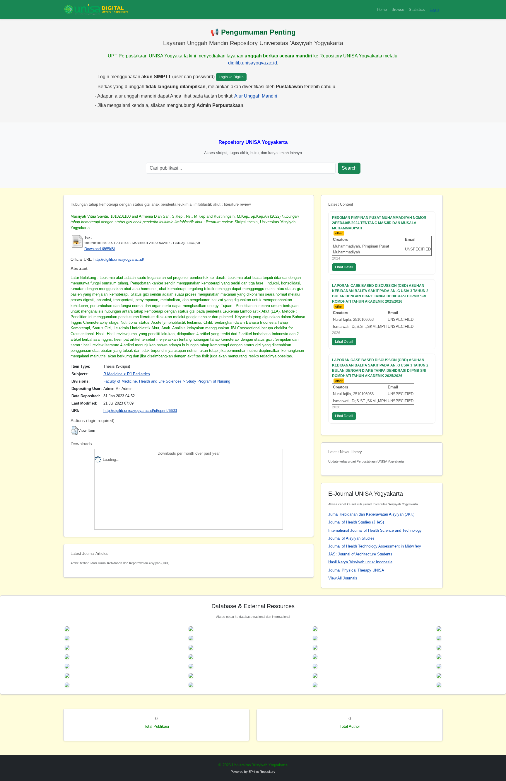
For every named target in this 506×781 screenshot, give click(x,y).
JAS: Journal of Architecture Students (360, 554)
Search (349, 168)
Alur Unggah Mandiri (255, 95)
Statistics (417, 9)
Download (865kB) (99, 249)
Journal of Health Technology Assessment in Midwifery (374, 546)
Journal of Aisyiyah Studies (351, 538)
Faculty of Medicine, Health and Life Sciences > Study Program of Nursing (166, 381)
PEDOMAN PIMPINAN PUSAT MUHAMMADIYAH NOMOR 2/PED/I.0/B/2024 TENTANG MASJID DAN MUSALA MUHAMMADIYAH (379, 223)
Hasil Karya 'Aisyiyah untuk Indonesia (360, 562)
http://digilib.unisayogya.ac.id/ (118, 259)
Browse (398, 9)
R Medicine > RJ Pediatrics (126, 374)
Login (434, 9)
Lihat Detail (344, 267)
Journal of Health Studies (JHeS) (356, 522)
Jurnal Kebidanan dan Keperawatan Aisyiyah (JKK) (371, 514)
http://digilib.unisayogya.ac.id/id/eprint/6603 (140, 410)
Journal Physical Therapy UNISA (356, 570)
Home (382, 9)
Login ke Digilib (231, 77)
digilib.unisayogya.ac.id (252, 62)
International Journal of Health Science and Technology (375, 530)
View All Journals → (345, 578)
